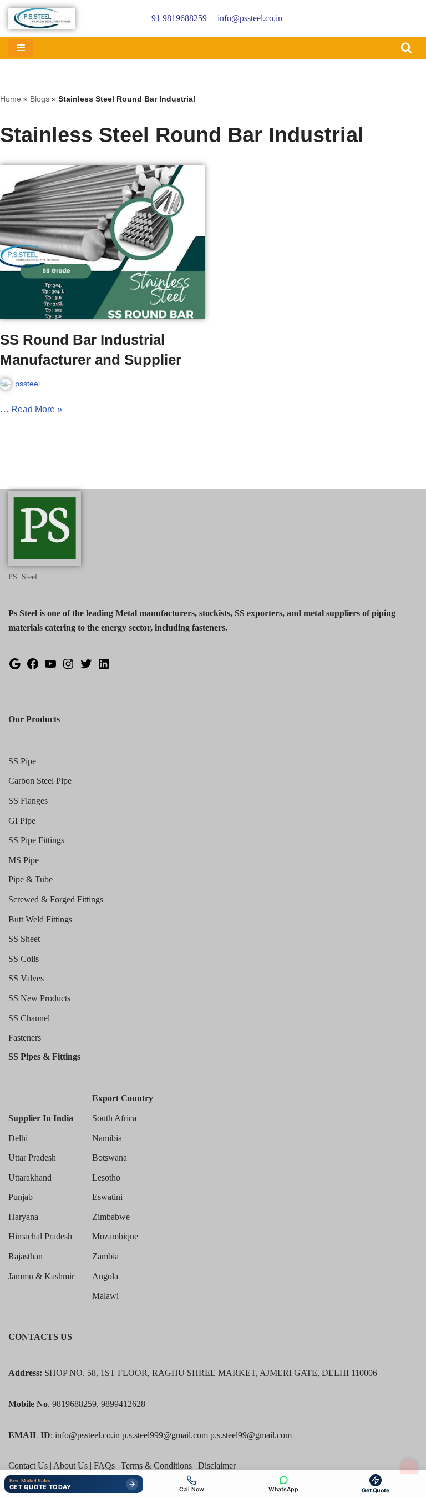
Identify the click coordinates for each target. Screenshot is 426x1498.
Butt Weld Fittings (40, 919)
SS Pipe (22, 761)
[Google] (15, 667)
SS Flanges (28, 800)
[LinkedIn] (103, 667)
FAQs (104, 1465)
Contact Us (28, 1465)
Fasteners (24, 1037)
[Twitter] (86, 667)
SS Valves (26, 978)
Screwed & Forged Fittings (55, 899)
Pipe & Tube (30, 879)
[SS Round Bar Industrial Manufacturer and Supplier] (102, 242)
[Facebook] (32, 667)
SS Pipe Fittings (36, 840)
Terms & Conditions (156, 1465)
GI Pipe (22, 820)
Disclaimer (217, 1465)
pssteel (27, 383)
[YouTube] (50, 667)
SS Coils (23, 959)
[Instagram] (68, 667)
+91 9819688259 (176, 18)
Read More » (36, 409)
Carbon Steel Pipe (40, 780)
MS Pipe (23, 860)
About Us (70, 1465)
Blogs (39, 98)
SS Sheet (24, 939)
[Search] (406, 47)
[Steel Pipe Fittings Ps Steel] (41, 18)
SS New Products (39, 998)
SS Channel (29, 1018)
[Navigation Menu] (20, 48)
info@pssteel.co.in (249, 18)
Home (10, 98)
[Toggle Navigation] (409, 1466)
